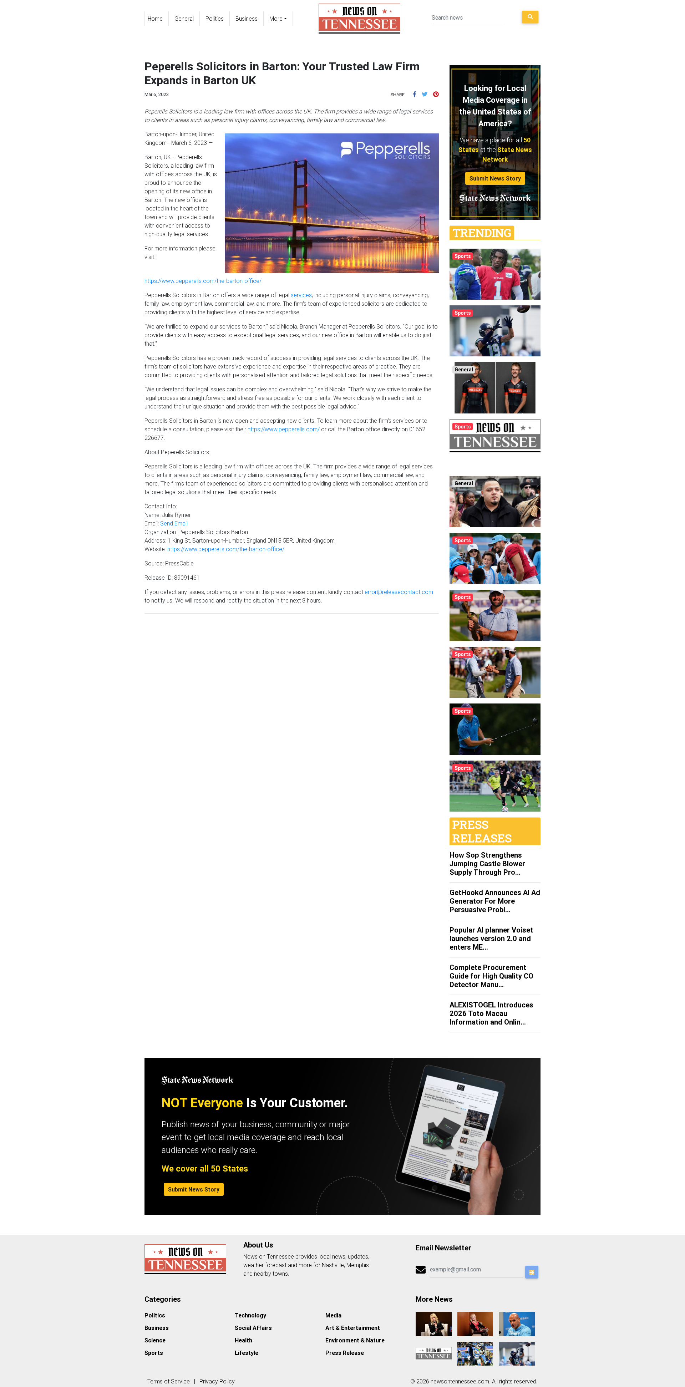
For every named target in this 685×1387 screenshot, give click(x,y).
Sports (153, 1352)
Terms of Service (168, 1381)
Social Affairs (253, 1327)
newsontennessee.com (460, 1381)
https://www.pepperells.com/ (284, 429)
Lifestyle (246, 1352)
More (276, 18)
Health (243, 1340)
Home (155, 18)
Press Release (344, 1352)
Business (246, 18)
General (184, 18)
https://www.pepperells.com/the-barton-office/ (203, 280)
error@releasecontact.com (399, 591)
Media (333, 1315)
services (301, 295)
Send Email (174, 523)
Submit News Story (495, 178)
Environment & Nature (355, 1340)
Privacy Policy (217, 1381)
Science (155, 1340)
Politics (215, 18)
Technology (250, 1315)
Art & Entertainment (352, 1327)
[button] (414, 94)
